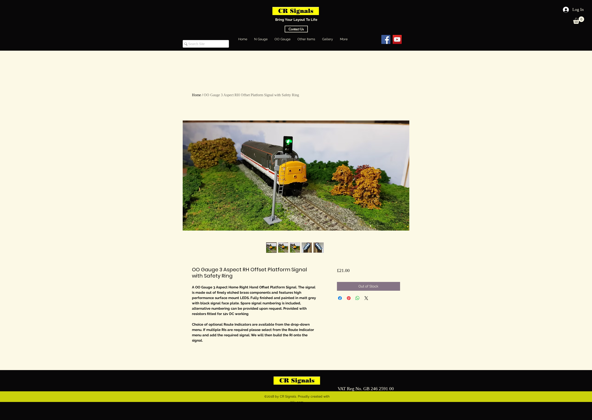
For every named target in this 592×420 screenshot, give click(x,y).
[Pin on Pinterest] (349, 298)
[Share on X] (366, 298)
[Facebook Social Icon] (385, 39)
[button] (578, 20)
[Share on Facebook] (340, 298)
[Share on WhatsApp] (357, 298)
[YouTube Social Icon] (397, 39)
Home (196, 95)
